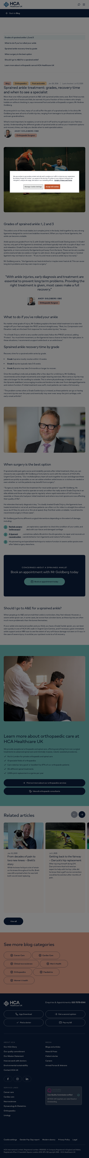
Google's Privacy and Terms (63, 180)
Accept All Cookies (52, 187)
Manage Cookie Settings (33, 187)
